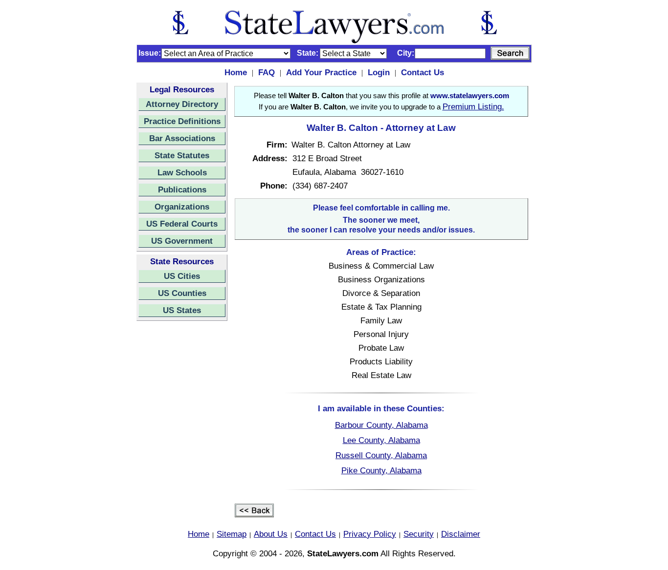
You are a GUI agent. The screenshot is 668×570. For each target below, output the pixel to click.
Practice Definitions (182, 121)
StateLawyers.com (343, 553)
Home (235, 72)
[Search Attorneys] (510, 53)
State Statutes (182, 155)
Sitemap (231, 534)
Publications (182, 189)
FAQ (266, 72)
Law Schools (182, 172)
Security (418, 534)
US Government (182, 241)
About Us (271, 534)
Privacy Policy (369, 534)
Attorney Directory (182, 104)
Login (379, 72)
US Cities (182, 276)
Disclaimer (460, 534)
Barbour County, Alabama (381, 425)
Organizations (182, 206)
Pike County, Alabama (381, 470)
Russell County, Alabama (381, 455)
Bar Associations (182, 138)
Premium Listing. (473, 106)
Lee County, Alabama (381, 440)
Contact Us (422, 72)
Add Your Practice (321, 72)
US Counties (182, 293)
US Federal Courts (182, 224)
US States (182, 310)
